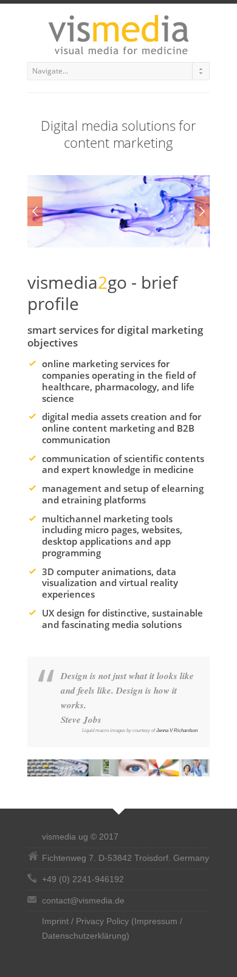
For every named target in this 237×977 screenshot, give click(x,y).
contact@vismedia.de (83, 900)
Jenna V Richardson (176, 730)
